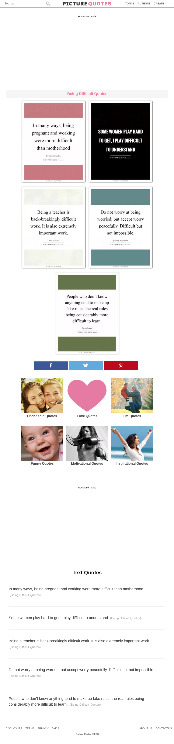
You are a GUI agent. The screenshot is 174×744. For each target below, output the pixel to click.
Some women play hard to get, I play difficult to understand (75, 618)
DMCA (55, 728)
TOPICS (130, 3)
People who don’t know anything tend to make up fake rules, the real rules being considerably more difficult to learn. (76, 701)
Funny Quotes (42, 463)
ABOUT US (145, 728)
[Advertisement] (87, 51)
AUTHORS (144, 3)
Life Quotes (132, 416)
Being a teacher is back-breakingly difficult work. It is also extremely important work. (79, 644)
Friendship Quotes (42, 416)
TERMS (29, 728)
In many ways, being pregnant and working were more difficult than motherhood (76, 592)
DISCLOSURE (14, 728)
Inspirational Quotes (132, 463)
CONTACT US (164, 728)
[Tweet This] (86, 365)
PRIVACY (43, 728)
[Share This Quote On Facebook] (51, 365)
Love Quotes (87, 416)
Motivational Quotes (87, 463)
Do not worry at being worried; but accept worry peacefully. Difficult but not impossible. (81, 673)
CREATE (159, 3)
